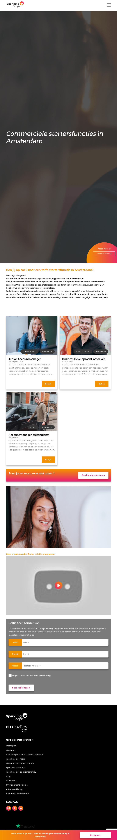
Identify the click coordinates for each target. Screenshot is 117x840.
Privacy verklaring (14, 789)
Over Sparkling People (17, 785)
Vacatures (10, 750)
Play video (58, 585)
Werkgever (11, 780)
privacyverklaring (42, 675)
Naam (15, 642)
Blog (8, 776)
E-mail (15, 654)
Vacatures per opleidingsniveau (21, 772)
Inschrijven (11, 745)
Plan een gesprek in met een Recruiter (25, 754)
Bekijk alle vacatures (93, 475)
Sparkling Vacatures (15, 767)
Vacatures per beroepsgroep (20, 763)
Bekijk (48, 384)
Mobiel (15, 666)
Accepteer (95, 835)
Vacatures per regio (15, 759)
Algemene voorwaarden (17, 793)
